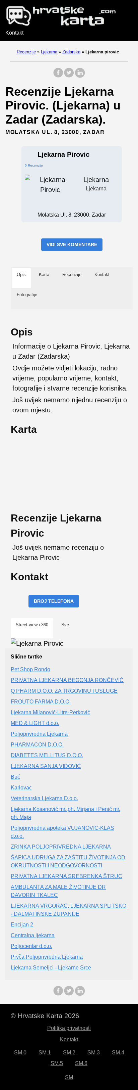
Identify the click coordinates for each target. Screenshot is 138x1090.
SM (69, 1077)
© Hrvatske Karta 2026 (45, 1015)
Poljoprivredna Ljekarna (39, 734)
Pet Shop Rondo (30, 669)
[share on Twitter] (69, 76)
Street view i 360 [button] (32, 624)
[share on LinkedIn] (79, 76)
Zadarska (71, 51)
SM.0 (20, 1052)
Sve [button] (65, 624)
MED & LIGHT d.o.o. (35, 723)
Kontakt (14, 33)
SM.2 (69, 1052)
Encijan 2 (22, 924)
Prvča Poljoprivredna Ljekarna (47, 957)
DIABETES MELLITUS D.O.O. (47, 755)
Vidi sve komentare (72, 244)
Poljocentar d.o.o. (31, 946)
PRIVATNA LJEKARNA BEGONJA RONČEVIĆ (67, 680)
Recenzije (26, 51)
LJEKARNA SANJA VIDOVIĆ (46, 766)
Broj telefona (54, 601)
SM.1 (45, 1052)
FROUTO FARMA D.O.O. (41, 702)
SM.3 (93, 1052)
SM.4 (118, 1052)
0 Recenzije (34, 165)
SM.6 (81, 1063)
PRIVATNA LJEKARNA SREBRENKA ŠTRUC (66, 876)
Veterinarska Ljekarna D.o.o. (44, 798)
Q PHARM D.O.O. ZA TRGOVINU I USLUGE (64, 691)
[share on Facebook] (58, 76)
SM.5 (57, 1063)
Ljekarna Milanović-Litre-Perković (50, 712)
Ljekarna (49, 51)
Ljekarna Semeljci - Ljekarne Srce (51, 967)
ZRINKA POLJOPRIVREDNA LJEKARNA (61, 847)
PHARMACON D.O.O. (37, 744)
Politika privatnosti (69, 1028)
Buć (15, 777)
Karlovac (21, 787)
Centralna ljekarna (33, 935)
